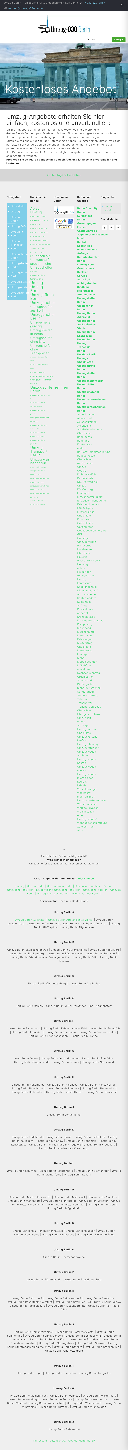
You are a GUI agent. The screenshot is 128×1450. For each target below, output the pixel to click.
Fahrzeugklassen (88, 504)
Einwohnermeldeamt (90, 496)
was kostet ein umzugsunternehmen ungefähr (39, 493)
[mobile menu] (2, 40)
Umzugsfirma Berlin (19, 256)
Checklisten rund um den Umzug (85, 463)
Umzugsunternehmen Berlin (24, 294)
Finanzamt (84, 519)
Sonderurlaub (86, 691)
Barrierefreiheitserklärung (93, 451)
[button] (122, 4)
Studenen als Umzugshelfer (41, 258)
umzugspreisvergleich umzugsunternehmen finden (41, 380)
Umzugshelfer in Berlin (41, 332)
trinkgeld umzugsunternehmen (37, 273)
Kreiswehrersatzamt (90, 620)
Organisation (85, 676)
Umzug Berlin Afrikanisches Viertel (70, 919)
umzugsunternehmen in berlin (39, 419)
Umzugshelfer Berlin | (21, 889)
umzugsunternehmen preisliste (37, 442)
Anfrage (118, 39)
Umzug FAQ (18, 226)
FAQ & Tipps (85, 508)
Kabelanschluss (87, 586)
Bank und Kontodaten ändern (84, 444)
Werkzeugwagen (88, 807)
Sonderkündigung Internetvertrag (38, 250)
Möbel (81, 657)
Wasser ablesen (87, 804)
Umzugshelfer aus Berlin (41, 308)
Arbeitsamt (35, 216)
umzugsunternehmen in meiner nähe (38, 427)
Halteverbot (84, 545)
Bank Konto (84, 436)
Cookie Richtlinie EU (81, 1440)
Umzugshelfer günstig (41, 324)
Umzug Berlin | (36, 886)
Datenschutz (85, 478)
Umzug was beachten (40, 461)
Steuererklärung (87, 695)
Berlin (45, 220)
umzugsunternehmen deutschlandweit (37, 404)
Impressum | (41, 1440)
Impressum (84, 583)
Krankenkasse (86, 616)
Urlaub (81, 785)
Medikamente (86, 631)
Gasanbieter (85, 526)
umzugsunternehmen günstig (37, 412)
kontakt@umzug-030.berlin (25, 8)
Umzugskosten (20, 281)
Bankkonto (35, 220)
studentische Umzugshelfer (41, 265)
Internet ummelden (39, 240)
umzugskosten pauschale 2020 (39, 359)
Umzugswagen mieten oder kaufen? (86, 778)
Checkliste (18, 206)
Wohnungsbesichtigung (92, 822)
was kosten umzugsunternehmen (39, 476)
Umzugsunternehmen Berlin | (94, 886)
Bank (44, 216)
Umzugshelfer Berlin (20, 265)
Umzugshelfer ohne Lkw (41, 339)
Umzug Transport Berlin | (53, 893)
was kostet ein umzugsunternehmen (39, 484)
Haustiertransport (88, 560)
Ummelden (36, 279)
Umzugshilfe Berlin (19, 274)
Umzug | (20, 886)
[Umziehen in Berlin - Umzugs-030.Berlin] (64, 23)
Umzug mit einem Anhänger (84, 721)
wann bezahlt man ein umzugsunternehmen (38, 469)
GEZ (79, 534)
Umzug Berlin (15, 219)
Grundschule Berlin (39, 232)
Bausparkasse (86, 455)
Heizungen (84, 571)
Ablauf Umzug (36, 210)
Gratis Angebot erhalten (64, 175)
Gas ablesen (85, 523)
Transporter (84, 702)
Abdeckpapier (86, 414)
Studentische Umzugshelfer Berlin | (59, 889)
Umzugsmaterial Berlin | (85, 893)
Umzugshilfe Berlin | (96, 889)
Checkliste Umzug (38, 228)
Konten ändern (86, 598)
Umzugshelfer (42, 303)
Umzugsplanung (87, 744)
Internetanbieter (37, 236)
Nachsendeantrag (88, 672)
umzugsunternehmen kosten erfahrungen (37, 434)
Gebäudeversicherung (91, 530)
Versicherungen (87, 789)
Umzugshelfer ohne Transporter (41, 349)
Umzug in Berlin (17, 233)
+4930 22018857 (94, 2)
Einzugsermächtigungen (92, 500)
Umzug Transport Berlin (17, 245)
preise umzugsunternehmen (40, 244)
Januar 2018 (109, 208)
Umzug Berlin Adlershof (30, 919)
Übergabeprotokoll (89, 714)
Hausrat (82, 556)
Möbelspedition (87, 661)
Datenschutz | (59, 1440)
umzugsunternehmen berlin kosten (40, 397)
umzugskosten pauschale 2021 (39, 366)
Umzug (15, 211)
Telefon (82, 699)
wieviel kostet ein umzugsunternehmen (37, 502)
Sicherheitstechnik (89, 687)
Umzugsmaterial (21, 287)
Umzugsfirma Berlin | (60, 886)
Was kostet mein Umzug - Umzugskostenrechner (91, 796)
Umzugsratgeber (88, 747)
